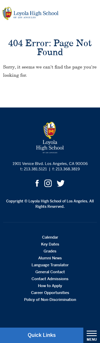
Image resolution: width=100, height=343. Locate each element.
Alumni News (50, 258)
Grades (50, 251)
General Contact (50, 272)
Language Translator (50, 265)
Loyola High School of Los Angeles (30, 13)
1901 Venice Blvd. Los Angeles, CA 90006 (50, 163)
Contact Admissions (50, 279)
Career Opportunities (50, 293)
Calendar (50, 237)
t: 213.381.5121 (33, 168)
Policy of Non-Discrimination (50, 299)
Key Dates (50, 244)
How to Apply (50, 286)
